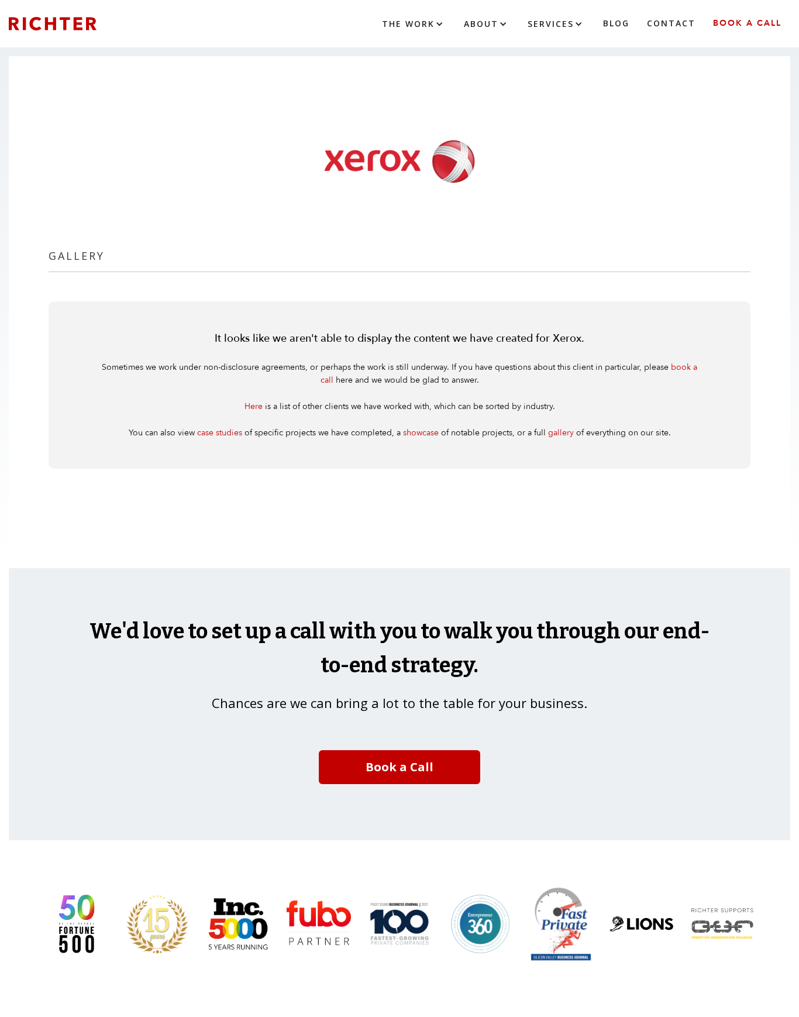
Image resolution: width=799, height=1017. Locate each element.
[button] (414, 24)
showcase (421, 432)
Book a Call (747, 23)
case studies (219, 432)
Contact (671, 23)
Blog (616, 23)
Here (253, 406)
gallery (561, 432)
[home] (70, 23)
